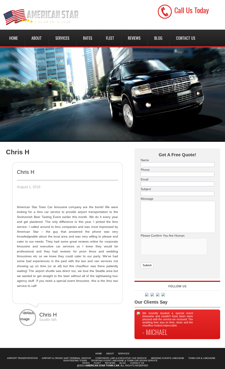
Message (147, 198)
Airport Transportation (22, 358)
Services (62, 38)
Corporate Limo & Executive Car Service (121, 358)
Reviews (134, 38)
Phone (145, 169)
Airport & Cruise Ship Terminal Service (66, 358)
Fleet (110, 38)
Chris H (17, 152)
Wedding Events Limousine (167, 358)
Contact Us (185, 38)
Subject (146, 189)
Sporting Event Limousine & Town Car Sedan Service (124, 360)
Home (13, 38)
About (36, 38)
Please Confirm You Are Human (163, 235)
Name (145, 160)
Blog (158, 38)
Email (144, 179)
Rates (87, 38)
